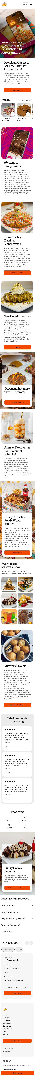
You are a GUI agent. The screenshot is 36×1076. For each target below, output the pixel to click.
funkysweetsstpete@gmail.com (13, 980)
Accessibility (6, 1051)
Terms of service (8, 1048)
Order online (17, 993)
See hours (28, 988)
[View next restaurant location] (31, 943)
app (4, 1031)
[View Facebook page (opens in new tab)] (4, 1061)
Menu (25, 4)
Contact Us (7, 1026)
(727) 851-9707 (8, 976)
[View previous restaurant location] (27, 943)
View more (7, 742)
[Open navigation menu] (31, 4)
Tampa (5, 1034)
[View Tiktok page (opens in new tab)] (10, 1061)
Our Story (6, 1020)
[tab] (8, 949)
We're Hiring (7, 1023)
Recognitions (7, 1029)
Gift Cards (6, 1018)
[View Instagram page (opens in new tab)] (7, 1061)
